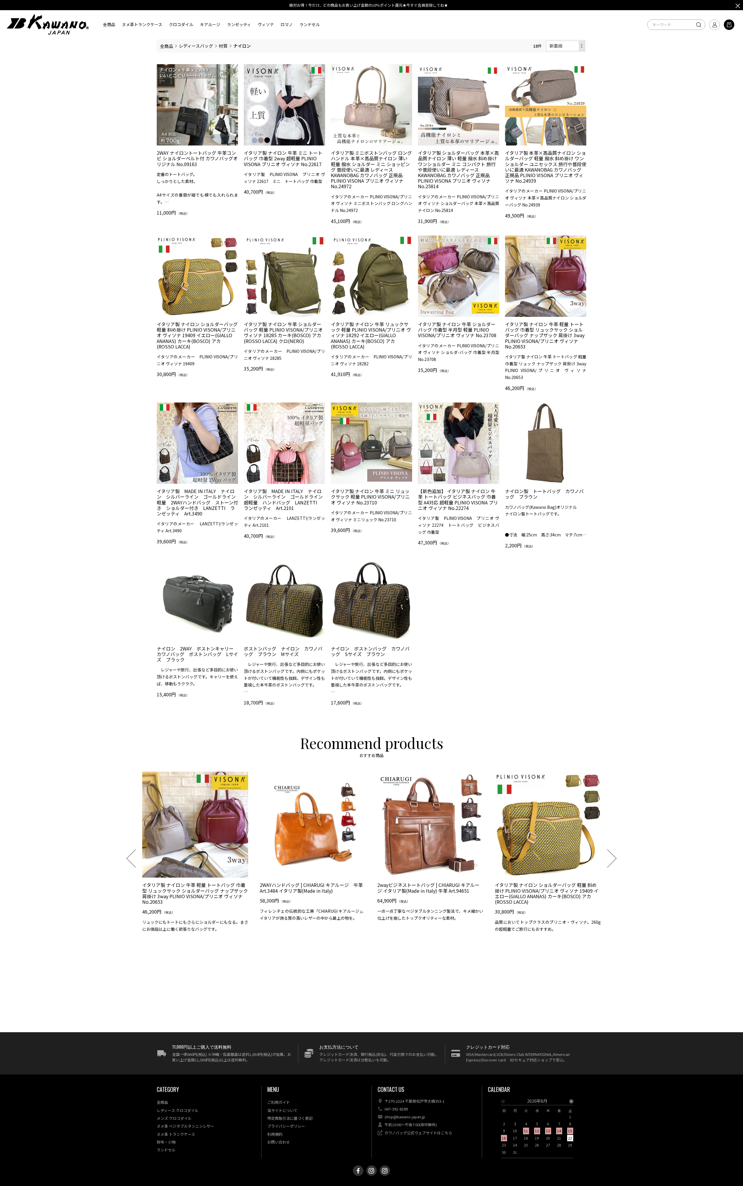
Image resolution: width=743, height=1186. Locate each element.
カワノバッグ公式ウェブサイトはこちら (418, 1132)
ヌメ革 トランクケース (176, 1134)
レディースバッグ (196, 46)
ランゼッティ (239, 24)
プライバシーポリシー (286, 1126)
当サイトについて (282, 1110)
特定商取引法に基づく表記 (290, 1118)
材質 (223, 46)
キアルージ (210, 24)
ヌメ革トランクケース (142, 24)
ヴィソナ (266, 24)
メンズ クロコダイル (174, 1118)
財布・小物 (166, 1142)
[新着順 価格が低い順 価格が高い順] (565, 46)
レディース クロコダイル (178, 1110)
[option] (195, 854)
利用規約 (274, 1134)
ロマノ (287, 24)
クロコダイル (181, 24)
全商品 (109, 24)
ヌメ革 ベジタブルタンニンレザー (185, 1126)
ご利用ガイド (278, 1102)
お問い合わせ (278, 1142)
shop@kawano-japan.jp (405, 1116)
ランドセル (310, 24)
